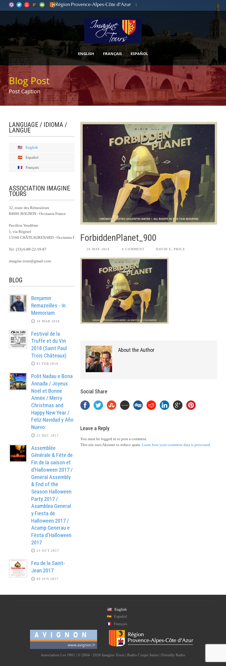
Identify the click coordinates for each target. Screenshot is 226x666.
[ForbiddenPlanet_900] (148, 173)
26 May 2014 (98, 249)
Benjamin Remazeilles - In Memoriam (48, 305)
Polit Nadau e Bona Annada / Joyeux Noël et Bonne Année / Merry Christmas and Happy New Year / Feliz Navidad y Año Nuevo (52, 401)
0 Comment (133, 249)
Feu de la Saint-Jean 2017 (48, 567)
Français (112, 53)
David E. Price (170, 249)
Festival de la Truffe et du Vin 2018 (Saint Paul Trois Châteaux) (49, 344)
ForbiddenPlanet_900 (118, 237)
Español (139, 53)
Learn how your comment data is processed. (176, 445)
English (86, 53)
